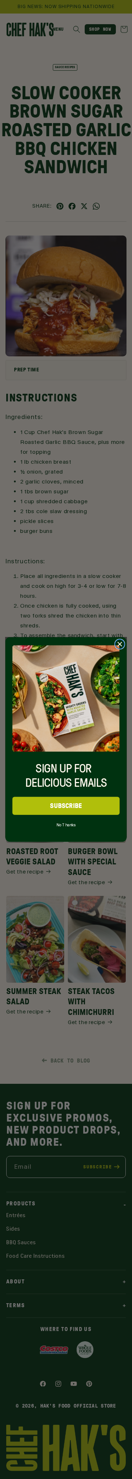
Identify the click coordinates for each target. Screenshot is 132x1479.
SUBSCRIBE (66, 805)
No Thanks (66, 823)
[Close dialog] (120, 644)
